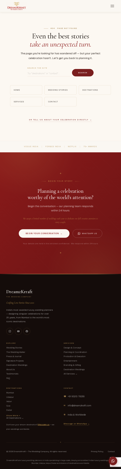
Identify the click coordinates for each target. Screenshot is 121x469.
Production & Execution (75, 356)
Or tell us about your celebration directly (60, 120)
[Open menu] (112, 6)
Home (17, 90)
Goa (8, 406)
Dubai (9, 410)
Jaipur (9, 401)
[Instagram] (9, 331)
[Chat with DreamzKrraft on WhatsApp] (113, 461)
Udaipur (10, 397)
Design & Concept (72, 348)
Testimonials (12, 374)
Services (19, 102)
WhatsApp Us (89, 233)
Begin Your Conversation (44, 233)
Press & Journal (13, 356)
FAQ (8, 378)
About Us (10, 369)
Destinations (90, 90)
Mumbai (10, 392)
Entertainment (70, 361)
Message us (43, 424)
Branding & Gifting (72, 365)
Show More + (13, 415)
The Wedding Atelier (15, 352)
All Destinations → (15, 418)
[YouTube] (18, 331)
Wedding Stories (58, 90)
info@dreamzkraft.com (77, 405)
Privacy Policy (97, 451)
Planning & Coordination (75, 352)
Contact (53, 102)
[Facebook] (26, 331)
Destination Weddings (16, 365)
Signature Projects (15, 361)
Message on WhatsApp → (77, 424)
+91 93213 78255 (74, 396)
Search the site (37, 68)
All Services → (70, 374)
